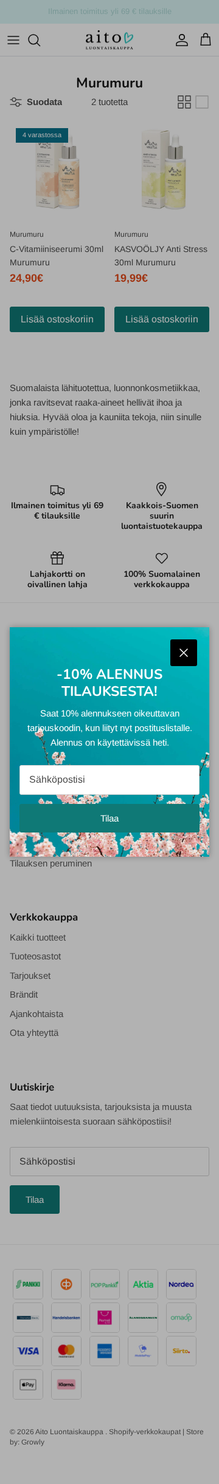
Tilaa (109, 818)
